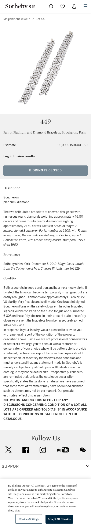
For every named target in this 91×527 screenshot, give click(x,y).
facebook (25, 450)
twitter (8, 450)
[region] (45, 503)
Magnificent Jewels (16, 19)
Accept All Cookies (59, 519)
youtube (63, 449)
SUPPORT (11, 466)
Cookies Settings (29, 519)
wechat (83, 450)
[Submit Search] (51, 6)
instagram (43, 450)
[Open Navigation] (85, 6)
